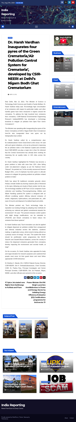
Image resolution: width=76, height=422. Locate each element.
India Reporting (13, 405)
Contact (72, 418)
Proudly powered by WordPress (10, 417)
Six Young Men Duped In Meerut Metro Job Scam (54, 385)
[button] (69, 26)
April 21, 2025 (10, 390)
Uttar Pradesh (46, 381)
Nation (10, 37)
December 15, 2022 (58, 119)
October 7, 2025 (48, 369)
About (66, 418)
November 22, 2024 (58, 65)
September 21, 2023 (67, 65)
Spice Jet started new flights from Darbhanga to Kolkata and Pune (15, 284)
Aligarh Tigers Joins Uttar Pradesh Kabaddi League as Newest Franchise (55, 366)
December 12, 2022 (68, 119)
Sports (44, 361)
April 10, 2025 (47, 390)
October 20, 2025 (11, 369)
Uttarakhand (8, 381)
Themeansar (4, 419)
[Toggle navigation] (36, 26)
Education (8, 361)
